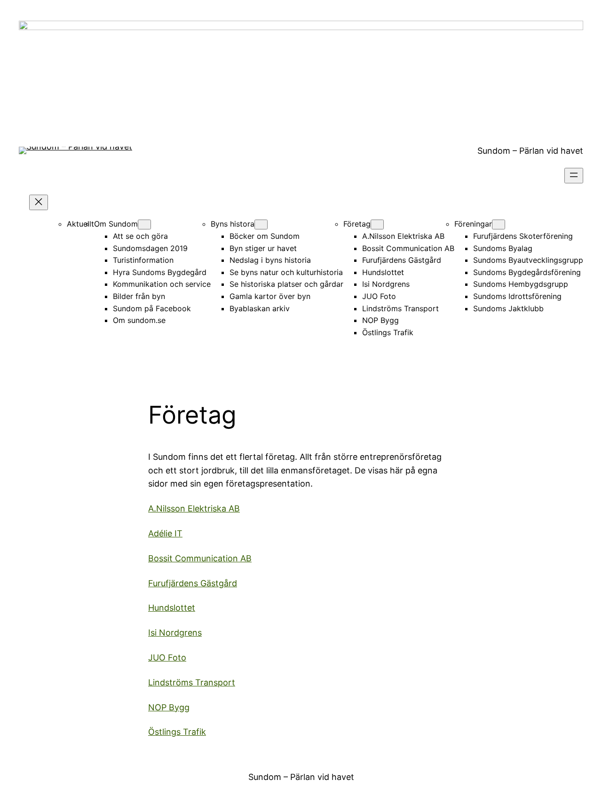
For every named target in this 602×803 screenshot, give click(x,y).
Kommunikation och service (162, 284)
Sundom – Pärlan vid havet (530, 151)
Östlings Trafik (387, 332)
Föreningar (473, 223)
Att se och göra (140, 236)
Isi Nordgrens (386, 284)
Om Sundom (116, 223)
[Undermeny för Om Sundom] (144, 224)
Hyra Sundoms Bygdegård (159, 272)
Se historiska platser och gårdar (286, 284)
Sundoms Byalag (502, 248)
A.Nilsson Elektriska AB (403, 236)
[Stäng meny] (38, 202)
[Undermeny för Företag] (377, 224)
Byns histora (232, 223)
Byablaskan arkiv (260, 308)
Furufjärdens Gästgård (401, 260)
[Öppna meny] (573, 175)
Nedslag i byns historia (270, 260)
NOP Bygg (380, 320)
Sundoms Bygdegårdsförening (527, 272)
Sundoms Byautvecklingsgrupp (528, 260)
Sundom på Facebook (152, 308)
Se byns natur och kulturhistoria (286, 272)
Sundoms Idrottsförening (517, 296)
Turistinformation (143, 260)
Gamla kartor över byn (270, 296)
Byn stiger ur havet (263, 248)
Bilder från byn (139, 296)
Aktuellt (80, 223)
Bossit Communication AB (408, 248)
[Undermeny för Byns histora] (261, 224)
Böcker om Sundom (265, 236)
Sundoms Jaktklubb (508, 308)
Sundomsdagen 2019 (150, 248)
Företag (357, 223)
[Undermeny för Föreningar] (498, 224)
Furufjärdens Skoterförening (523, 236)
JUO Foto (379, 296)
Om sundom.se (139, 320)
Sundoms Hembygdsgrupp (520, 284)
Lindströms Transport (400, 308)
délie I (165, 533)
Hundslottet (383, 272)
